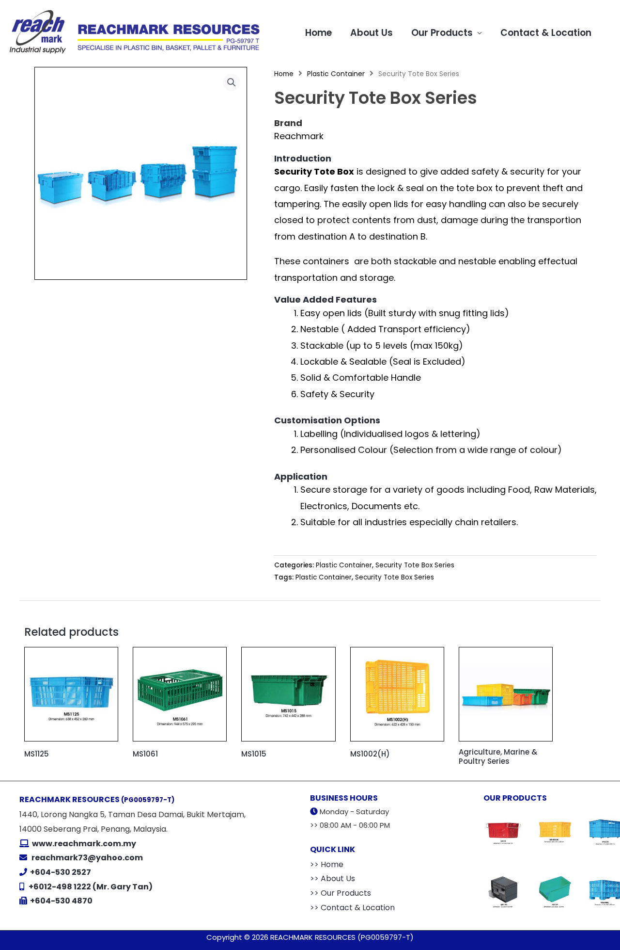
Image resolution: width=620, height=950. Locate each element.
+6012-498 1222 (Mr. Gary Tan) (91, 886)
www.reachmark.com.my (83, 843)
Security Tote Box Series (414, 565)
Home (318, 32)
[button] (231, 82)
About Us (371, 32)
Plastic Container (336, 74)
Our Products (442, 32)
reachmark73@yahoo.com (87, 857)
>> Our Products (340, 893)
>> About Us (332, 878)
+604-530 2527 (60, 872)
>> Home (326, 864)
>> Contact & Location (352, 907)
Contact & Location (545, 32)
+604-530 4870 (61, 900)
